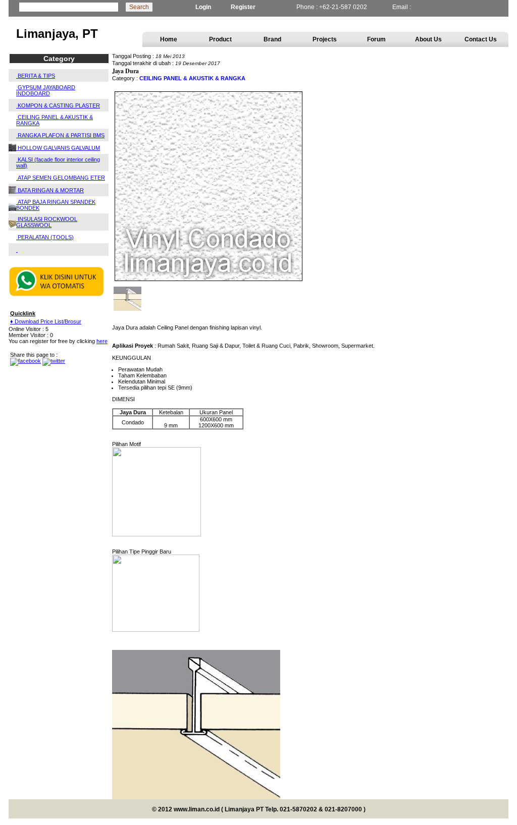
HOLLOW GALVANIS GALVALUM (58, 148)
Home (168, 39)
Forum (376, 39)
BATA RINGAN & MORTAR (50, 190)
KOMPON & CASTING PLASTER (58, 105)
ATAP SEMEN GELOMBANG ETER (60, 178)
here (102, 341)
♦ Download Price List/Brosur (45, 321)
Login (203, 7)
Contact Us (480, 39)
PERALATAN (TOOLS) (45, 237)
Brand (272, 39)
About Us (428, 39)
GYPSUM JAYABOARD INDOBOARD (45, 90)
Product (220, 39)
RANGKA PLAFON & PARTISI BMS (60, 135)
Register (243, 7)
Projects (325, 39)
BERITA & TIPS (35, 76)
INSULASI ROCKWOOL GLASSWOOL (46, 222)
